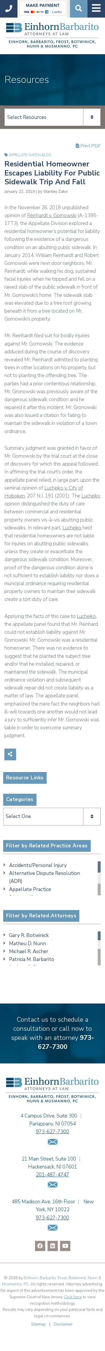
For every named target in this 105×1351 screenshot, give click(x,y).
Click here (73, 1297)
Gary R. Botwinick (29, 935)
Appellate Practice (30, 889)
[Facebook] (40, 1246)
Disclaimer (63, 1324)
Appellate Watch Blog (30, 155)
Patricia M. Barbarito (31, 959)
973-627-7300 (66, 1042)
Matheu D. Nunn (27, 943)
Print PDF (90, 146)
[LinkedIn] (53, 1246)
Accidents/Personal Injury (38, 865)
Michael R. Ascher (28, 951)
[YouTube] (65, 1246)
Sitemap (38, 1324)
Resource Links (25, 777)
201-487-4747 (52, 1174)
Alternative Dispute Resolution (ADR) (44, 877)
